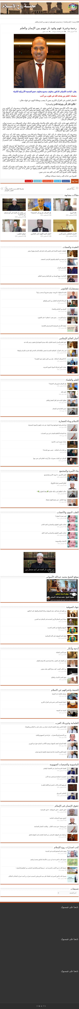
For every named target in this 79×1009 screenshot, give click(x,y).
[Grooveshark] (39, 1006)
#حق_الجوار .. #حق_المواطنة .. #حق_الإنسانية (53, 810)
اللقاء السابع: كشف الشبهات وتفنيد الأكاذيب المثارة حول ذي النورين (47, 743)
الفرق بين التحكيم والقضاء (59, 309)
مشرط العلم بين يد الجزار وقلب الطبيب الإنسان (14, 189)
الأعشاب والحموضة (60, 541)
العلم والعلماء (67, 22)
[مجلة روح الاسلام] (39, 8)
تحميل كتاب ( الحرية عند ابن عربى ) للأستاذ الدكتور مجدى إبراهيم (48, 859)
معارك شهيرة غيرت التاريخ (59, 442)
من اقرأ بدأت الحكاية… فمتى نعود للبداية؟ (54, 450)
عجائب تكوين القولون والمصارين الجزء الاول (54, 533)
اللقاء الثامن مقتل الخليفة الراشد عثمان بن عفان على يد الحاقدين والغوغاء (45, 727)
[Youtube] (41, 1006)
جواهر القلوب (21, 234)
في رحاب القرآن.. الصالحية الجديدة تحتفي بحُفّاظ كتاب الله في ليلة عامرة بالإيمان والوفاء (41, 350)
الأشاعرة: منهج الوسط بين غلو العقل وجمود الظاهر (52, 276)
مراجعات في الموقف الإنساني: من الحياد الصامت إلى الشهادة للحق (47, 835)
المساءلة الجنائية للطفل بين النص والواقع (54, 301)
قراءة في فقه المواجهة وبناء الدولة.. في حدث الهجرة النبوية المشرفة (47, 425)
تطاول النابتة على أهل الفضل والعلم (56, 400)
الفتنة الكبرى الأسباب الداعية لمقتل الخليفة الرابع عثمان (50, 752)
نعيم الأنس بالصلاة (61, 652)
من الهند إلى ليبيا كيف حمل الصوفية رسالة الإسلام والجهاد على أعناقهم (46, 611)
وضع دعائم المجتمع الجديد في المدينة (55, 851)
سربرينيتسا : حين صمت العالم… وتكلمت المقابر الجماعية (50, 826)
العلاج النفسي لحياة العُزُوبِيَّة (58, 483)
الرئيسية (74, 22)
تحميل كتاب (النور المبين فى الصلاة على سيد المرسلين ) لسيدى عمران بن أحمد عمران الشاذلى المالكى (37, 876)
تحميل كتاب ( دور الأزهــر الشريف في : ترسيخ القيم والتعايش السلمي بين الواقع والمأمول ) (41, 868)
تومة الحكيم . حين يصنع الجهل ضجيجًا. (56, 500)
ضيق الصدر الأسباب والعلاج (58, 677)
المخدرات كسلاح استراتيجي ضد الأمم (56, 776)
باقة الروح (73, 213)
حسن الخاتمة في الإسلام (59, 408)
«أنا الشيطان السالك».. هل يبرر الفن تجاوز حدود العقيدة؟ (50, 359)
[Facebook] (43, 1006)
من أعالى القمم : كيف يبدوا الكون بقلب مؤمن (53, 669)
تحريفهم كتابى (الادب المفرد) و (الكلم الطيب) (53, 785)
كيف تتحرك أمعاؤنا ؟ (60, 516)
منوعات (54, 31)
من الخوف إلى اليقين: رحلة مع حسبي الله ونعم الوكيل (51, 660)
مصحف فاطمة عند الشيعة (59, 694)
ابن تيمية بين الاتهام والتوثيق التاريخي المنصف (53, 259)
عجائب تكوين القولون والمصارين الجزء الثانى (53, 524)
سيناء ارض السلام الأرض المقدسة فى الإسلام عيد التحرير (50, 619)
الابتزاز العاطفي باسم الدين (68, 234)
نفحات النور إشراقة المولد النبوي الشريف (54, 367)
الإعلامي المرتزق (61, 793)
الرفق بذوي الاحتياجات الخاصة (58, 818)
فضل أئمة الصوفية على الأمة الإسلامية (55, 636)
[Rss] (45, 1006)
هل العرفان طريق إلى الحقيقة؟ (41, 213)
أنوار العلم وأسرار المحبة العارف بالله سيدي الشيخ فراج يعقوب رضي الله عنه (45, 342)
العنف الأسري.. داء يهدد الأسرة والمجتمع (55, 475)
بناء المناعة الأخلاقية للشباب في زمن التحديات (53, 433)
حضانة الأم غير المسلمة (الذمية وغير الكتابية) (54, 326)
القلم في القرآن (61, 267)
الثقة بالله (63, 392)
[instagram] (37, 1006)
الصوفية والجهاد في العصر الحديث (57, 627)
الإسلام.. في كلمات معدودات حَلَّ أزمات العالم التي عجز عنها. (49, 458)
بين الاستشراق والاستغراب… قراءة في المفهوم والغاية (51, 735)
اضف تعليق (45, 31)
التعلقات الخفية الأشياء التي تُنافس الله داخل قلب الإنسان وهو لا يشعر (47, 251)
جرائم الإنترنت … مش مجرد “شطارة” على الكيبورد (52, 317)
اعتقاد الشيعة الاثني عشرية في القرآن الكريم (53, 702)
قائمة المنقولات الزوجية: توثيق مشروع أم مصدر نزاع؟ (51, 292)
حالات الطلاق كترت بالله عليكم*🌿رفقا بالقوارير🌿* (51, 491)
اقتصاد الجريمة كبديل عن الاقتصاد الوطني (54, 768)
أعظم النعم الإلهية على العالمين (41, 234)
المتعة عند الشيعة (61, 710)
